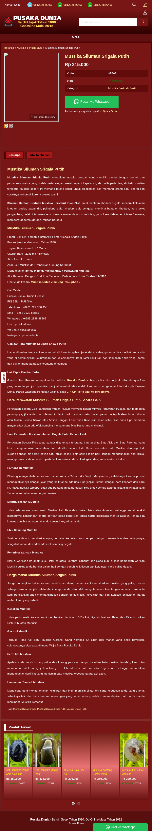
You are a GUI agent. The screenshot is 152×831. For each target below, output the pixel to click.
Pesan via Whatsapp (94, 101)
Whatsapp (81, 795)
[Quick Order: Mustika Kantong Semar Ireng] (117, 764)
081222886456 (42, 4)
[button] (142, 22)
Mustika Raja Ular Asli (74, 771)
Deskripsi (15, 154)
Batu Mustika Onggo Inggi (46, 771)
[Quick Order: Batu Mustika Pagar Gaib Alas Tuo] (30, 764)
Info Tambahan (39, 154)
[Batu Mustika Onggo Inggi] (47, 750)
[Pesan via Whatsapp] (145, 5)
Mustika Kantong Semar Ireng (102, 771)
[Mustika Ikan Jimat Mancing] (134, 750)
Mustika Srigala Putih (76, 709)
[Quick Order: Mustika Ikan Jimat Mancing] (146, 764)
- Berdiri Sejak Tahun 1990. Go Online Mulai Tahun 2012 (76, 819)
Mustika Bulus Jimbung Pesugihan (55, 281)
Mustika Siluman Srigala (24, 709)
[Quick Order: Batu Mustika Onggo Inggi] (59, 764)
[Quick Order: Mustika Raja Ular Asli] (88, 764)
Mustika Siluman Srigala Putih (51, 709)
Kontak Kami (12, 4)
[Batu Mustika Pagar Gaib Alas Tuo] (18, 750)
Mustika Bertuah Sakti (122, 88)
